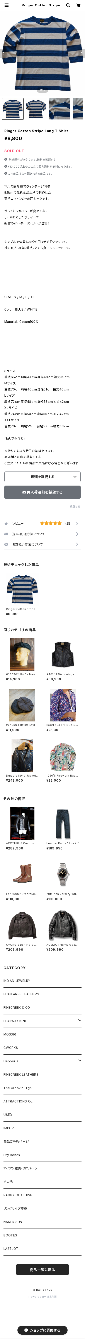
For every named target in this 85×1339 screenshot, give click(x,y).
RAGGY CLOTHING (17, 1195)
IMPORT (9, 1128)
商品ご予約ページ (16, 1141)
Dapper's (10, 1061)
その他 (8, 1182)
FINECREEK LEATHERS (20, 1074)
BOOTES (10, 1235)
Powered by (38, 1296)
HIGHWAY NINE (15, 1021)
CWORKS (10, 1048)
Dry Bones (11, 1155)
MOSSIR (9, 1034)
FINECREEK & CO (16, 1007)
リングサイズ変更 (15, 1208)
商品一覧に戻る (42, 1270)
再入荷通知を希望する (45, 492)
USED (7, 1115)
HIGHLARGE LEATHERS (21, 994)
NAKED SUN (12, 1222)
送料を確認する (46, 159)
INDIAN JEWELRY (16, 981)
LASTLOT (11, 1248)
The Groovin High (17, 1088)
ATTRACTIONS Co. (18, 1101)
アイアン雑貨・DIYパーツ (20, 1168)
